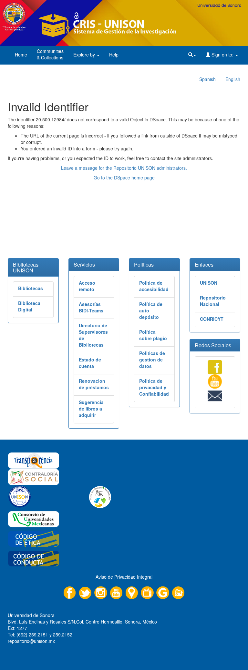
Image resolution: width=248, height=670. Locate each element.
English (232, 79)
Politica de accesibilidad (154, 285)
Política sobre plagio (153, 335)
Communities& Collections (50, 54)
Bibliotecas (30, 288)
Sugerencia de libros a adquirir (91, 408)
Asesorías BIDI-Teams (91, 307)
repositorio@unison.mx (31, 641)
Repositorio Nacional (213, 300)
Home (21, 54)
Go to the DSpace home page (124, 177)
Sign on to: (222, 54)
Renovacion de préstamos (94, 384)
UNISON (208, 282)
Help (114, 54)
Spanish (207, 79)
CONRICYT (211, 319)
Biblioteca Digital (29, 306)
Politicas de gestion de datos (152, 359)
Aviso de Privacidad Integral (124, 577)
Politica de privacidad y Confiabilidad (154, 387)
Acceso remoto (87, 285)
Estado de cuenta (90, 362)
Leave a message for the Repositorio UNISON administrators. (124, 168)
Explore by (84, 54)
